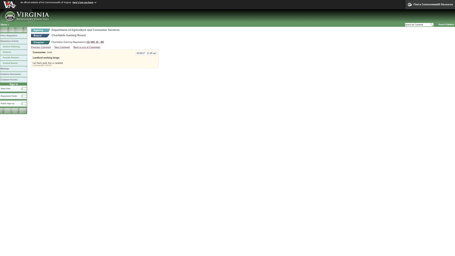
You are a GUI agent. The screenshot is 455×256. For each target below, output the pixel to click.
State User (5, 88)
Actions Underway (11, 47)
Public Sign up (7, 103)
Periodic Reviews (11, 58)
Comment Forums (9, 80)
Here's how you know (83, 2)
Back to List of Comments (86, 47)
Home (4, 24)
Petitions (7, 52)
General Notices (10, 63)
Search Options (446, 24)
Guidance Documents (11, 74)
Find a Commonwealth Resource (433, 4)
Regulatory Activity (9, 41)
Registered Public (9, 96)
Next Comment (62, 47)
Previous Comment (41, 47)
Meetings (5, 69)
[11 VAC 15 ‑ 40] (95, 42)
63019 (48, 65)
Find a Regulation (9, 35)
